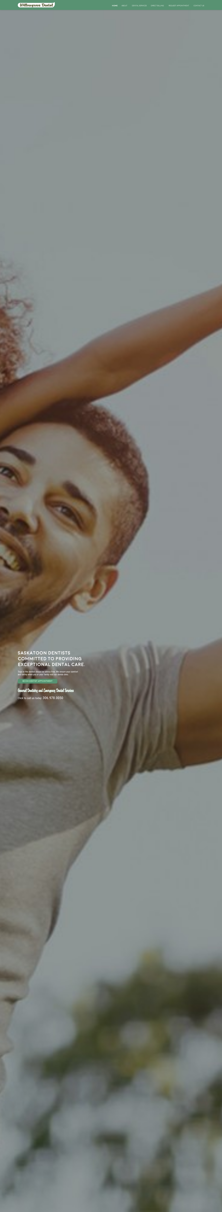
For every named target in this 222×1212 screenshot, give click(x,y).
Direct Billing (157, 6)
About (124, 6)
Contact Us (199, 6)
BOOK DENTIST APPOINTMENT (37, 681)
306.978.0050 (53, 698)
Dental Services (139, 6)
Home (36, 4)
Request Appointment (179, 6)
